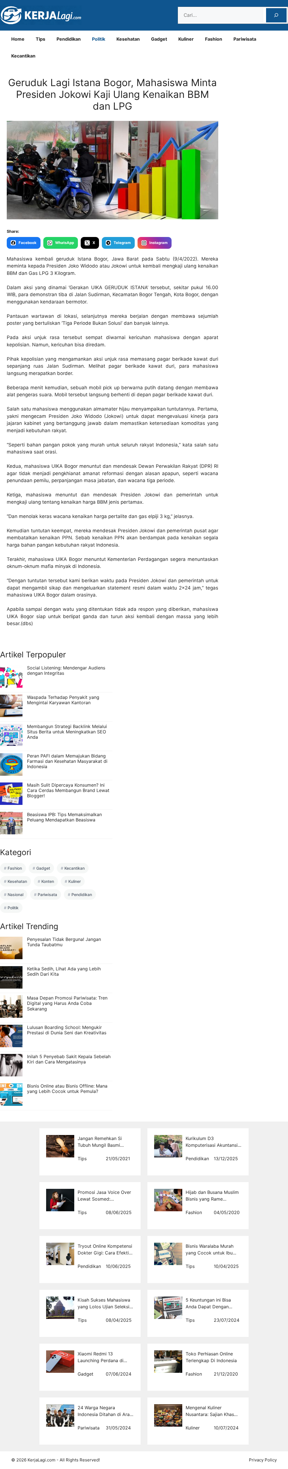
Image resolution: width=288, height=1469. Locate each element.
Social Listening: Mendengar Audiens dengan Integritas (66, 670)
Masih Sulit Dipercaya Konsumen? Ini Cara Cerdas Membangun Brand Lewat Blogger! (68, 790)
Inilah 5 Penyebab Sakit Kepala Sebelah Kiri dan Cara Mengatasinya (69, 1059)
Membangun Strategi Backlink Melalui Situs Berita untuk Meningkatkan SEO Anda (67, 732)
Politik (98, 39)
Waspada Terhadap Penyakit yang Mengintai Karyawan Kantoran (63, 699)
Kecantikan (23, 56)
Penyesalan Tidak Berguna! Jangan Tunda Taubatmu (64, 941)
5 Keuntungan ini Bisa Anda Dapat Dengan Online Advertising (208, 1306)
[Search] (276, 15)
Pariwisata (244, 39)
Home (17, 39)
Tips (40, 39)
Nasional (15, 894)
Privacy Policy (263, 1460)
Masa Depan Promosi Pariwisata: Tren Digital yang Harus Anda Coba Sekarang (67, 1003)
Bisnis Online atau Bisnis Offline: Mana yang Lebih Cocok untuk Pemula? (67, 1088)
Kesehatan (128, 39)
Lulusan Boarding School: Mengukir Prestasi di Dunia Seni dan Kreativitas (66, 1029)
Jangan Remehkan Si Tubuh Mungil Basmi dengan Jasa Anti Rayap (103, 1145)
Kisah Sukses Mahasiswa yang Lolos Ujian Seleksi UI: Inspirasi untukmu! (104, 1306)
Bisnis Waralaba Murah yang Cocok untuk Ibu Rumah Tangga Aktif (209, 1252)
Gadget (159, 39)
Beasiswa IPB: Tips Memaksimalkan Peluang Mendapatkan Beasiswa (64, 817)
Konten (47, 881)
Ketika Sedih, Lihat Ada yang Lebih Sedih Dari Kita (64, 971)
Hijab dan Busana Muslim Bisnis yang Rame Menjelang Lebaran (212, 1198)
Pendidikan (69, 39)
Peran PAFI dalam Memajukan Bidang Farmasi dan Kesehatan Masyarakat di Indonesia (67, 761)
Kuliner (186, 39)
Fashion (213, 39)
